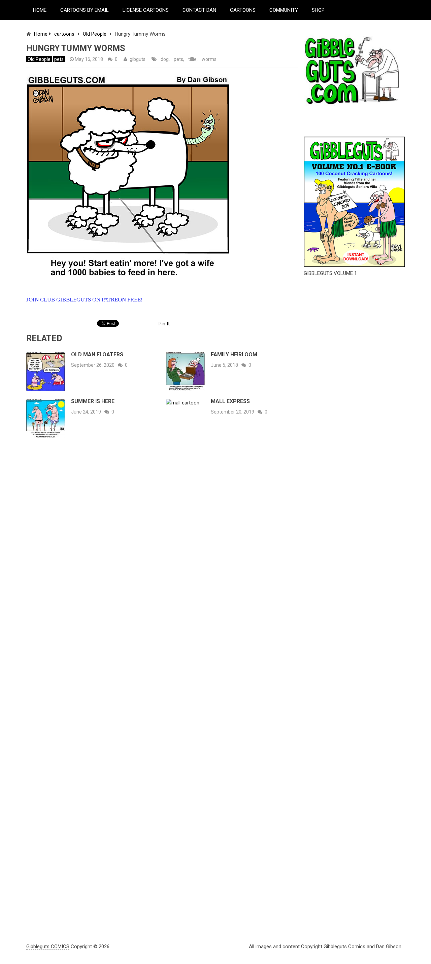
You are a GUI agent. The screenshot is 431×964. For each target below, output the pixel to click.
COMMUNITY (283, 10)
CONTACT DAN (199, 10)
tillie (192, 59)
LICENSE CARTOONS (146, 10)
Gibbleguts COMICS (47, 946)
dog (165, 59)
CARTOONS (243, 10)
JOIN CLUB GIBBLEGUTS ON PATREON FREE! (84, 299)
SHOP (318, 10)
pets (59, 59)
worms (209, 59)
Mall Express (230, 401)
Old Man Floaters (97, 354)
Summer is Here (92, 401)
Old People (94, 34)
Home (40, 34)
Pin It (164, 324)
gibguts (137, 59)
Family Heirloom (234, 354)
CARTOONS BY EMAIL (84, 10)
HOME (39, 10)
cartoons (64, 34)
